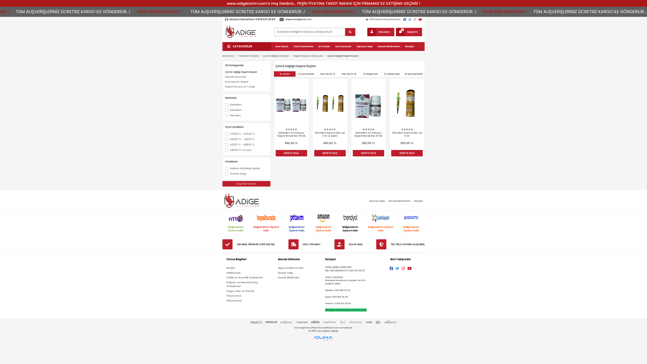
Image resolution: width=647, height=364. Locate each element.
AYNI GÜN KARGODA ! (132, 12)
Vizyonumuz (233, 295)
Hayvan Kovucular (235, 77)
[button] (380, 32)
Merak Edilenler (289, 259)
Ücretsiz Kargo (238, 173)
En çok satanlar (306, 73)
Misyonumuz (234, 300)
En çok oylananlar (414, 73)
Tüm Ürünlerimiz (303, 46)
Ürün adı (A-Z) (327, 73)
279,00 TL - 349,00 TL (242, 133)
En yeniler (285, 73)
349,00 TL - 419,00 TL (242, 139)
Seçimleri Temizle (246, 183)
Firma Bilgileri (237, 259)
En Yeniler (324, 46)
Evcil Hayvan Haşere (236, 81)
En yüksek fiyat (392, 73)
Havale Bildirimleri (389, 46)
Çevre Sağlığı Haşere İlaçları (241, 72)
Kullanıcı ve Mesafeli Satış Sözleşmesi (242, 284)
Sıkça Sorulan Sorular (290, 268)
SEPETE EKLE (291, 153)
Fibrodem (235, 115)
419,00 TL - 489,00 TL (242, 144)
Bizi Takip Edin (400, 259)
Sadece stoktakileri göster (245, 168)
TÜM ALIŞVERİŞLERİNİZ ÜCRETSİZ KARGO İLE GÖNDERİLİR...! (221, 12)
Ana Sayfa (281, 46)
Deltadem (236, 104)
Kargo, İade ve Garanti (240, 291)
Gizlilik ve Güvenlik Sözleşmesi (244, 277)
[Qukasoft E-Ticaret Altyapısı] (323, 338)
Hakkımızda (233, 273)
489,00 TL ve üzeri (240, 150)
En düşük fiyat (371, 73)
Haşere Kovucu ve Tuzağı (240, 86)
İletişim (409, 46)
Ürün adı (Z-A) (349, 73)
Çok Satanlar (343, 46)
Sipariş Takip (365, 46)
